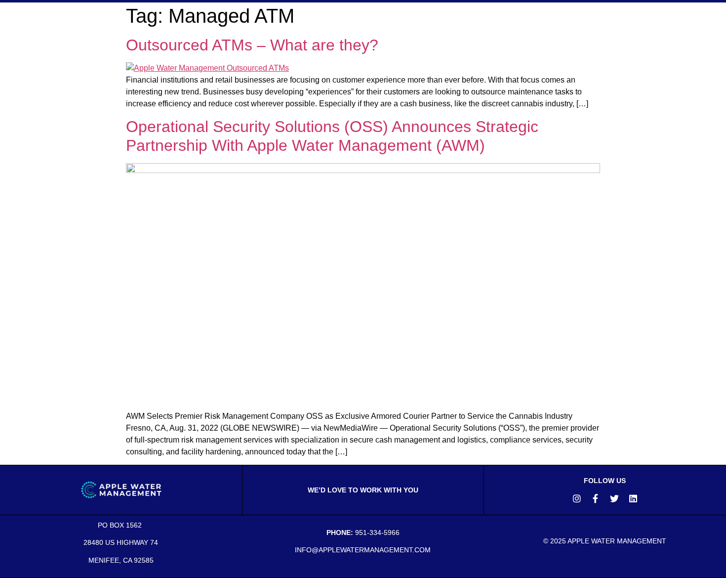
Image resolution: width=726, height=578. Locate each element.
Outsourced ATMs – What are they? (254, 45)
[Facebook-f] (595, 498)
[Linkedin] (633, 498)
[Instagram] (576, 498)
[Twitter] (614, 498)
